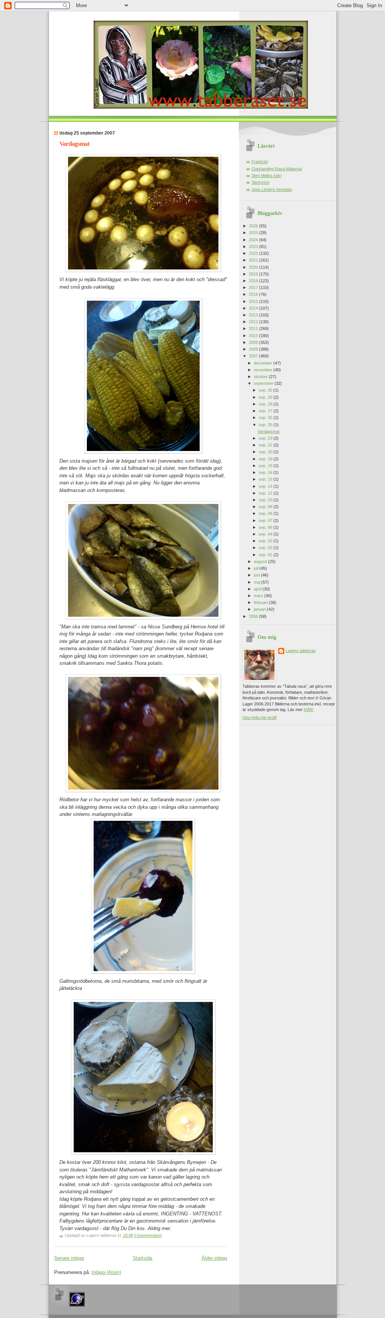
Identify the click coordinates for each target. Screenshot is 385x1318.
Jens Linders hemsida (272, 189)
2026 (254, 226)
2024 (254, 240)
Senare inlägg (69, 1258)
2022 (254, 253)
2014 (254, 308)
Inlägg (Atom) (106, 1272)
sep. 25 (266, 424)
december (263, 363)
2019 (254, 274)
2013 (254, 315)
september (264, 383)
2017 (254, 287)
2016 (254, 294)
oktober (261, 376)
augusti (261, 561)
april (258, 589)
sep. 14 (266, 486)
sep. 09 (266, 506)
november (263, 370)
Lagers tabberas (301, 650)
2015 (254, 301)
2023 (254, 246)
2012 (254, 321)
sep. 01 (266, 554)
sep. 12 (266, 493)
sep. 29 (266, 397)
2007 (254, 356)
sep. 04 (266, 534)
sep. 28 (266, 404)
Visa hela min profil (259, 717)
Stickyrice (261, 182)
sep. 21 (266, 445)
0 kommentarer (148, 1235)
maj (257, 582)
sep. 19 (266, 459)
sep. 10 (266, 500)
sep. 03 (266, 541)
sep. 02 (266, 547)
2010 (254, 335)
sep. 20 (266, 451)
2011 (254, 328)
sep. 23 (266, 438)
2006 (254, 616)
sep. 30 (266, 390)
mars (259, 595)
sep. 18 (266, 465)
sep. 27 (266, 411)
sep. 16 (266, 472)
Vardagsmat (74, 143)
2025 (254, 232)
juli (256, 568)
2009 (254, 342)
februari (261, 602)
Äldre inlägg (214, 1258)
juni (257, 575)
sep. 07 (266, 520)
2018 (254, 280)
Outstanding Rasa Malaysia (277, 168)
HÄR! (309, 709)
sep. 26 (266, 417)
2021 (254, 260)
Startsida (142, 1258)
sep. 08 (266, 513)
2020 (254, 267)
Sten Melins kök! (267, 175)
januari (260, 609)
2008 (254, 349)
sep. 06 (266, 527)
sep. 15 (266, 479)
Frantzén (260, 161)
